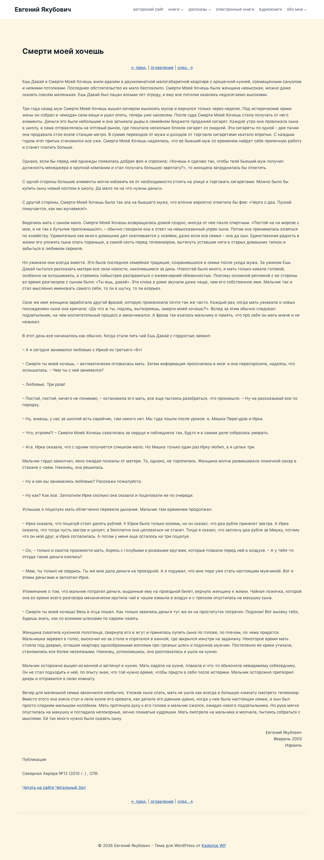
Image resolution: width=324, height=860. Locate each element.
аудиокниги (270, 9)
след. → (185, 67)
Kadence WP (214, 845)
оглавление (162, 67)
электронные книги (235, 9)
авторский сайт (148, 9)
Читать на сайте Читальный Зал (54, 787)
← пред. (139, 67)
